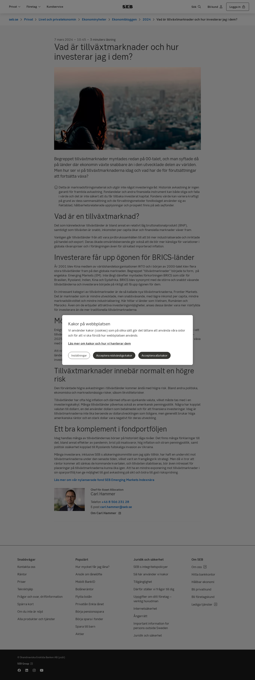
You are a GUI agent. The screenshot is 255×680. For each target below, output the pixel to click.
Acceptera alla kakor (154, 355)
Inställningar (79, 355)
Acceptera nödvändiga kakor (114, 355)
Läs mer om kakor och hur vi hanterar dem (99, 343)
